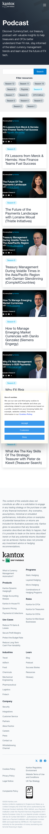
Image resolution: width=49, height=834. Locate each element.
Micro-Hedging (32, 585)
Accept (24, 423)
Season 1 (31, 106)
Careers (5, 731)
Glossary (29, 677)
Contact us (7, 740)
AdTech (5, 662)
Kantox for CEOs (33, 614)
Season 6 (23, 95)
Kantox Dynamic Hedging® (9, 589)
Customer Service (10, 716)
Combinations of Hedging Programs (34, 591)
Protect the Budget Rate (12, 637)
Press (4, 735)
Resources (30, 672)
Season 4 (25, 100)
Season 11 (24, 83)
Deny (24, 437)
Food (4, 667)
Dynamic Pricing (9, 608)
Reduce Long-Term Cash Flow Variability (11, 644)
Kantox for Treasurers (35, 609)
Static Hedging (32, 575)
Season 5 (11, 100)
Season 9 (11, 89)
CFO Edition (38, 95)
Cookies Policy (8, 769)
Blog (28, 658)
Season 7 (10, 95)
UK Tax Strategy (33, 781)
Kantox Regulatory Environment (34, 769)
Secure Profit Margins (11, 633)
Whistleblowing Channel (9, 746)
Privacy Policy (8, 776)
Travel (5, 658)
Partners (6, 721)
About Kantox (8, 726)
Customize (24, 430)
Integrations (7, 711)
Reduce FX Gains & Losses (10, 626)
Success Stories (33, 667)
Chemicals (7, 672)
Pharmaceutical (9, 685)
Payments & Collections (12, 613)
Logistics (6, 689)
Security (6, 707)
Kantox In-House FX (11, 603)
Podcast (29, 662)
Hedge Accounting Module (10, 597)
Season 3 (38, 100)
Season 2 (18, 106)
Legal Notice (7, 781)
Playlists (24, 89)
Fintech (5, 694)
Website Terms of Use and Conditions (35, 775)
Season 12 (9, 83)
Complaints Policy (10, 791)
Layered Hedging (33, 580)
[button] (44, 5)
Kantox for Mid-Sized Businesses (35, 620)
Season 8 (38, 89)
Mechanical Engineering (7, 678)
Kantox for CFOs (33, 604)
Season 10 (39, 83)
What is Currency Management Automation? (9, 573)
